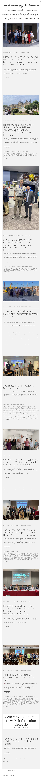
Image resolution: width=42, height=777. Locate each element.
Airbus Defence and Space (13, 268)
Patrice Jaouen (35, 155)
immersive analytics (31, 415)
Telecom (10, 704)
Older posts (12, 770)
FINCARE (37, 339)
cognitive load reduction (26, 407)
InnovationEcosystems (16, 84)
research (4, 156)
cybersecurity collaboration (27, 411)
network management (6, 558)
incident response (17, 341)
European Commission (29, 338)
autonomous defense (6, 554)
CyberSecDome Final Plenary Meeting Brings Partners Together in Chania (20, 314)
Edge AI (15, 700)
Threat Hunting (14, 704)
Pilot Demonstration (17, 342)
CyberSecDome (18, 332)
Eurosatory (5, 270)
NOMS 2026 (12, 558)
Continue (7, 77)
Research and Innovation (29, 342)
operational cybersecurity (19, 417)
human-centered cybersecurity (13, 415)
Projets (25, 80)
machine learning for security (19, 557)
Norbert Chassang (30, 270)
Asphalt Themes (12, 775)
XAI (17, 704)
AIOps (36, 698)
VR (8, 419)
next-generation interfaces (10, 417)
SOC (6, 344)
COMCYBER (7, 153)
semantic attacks (35, 558)
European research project (12, 339)
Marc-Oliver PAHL (23, 155)
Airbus (7, 268)
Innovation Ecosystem (24, 341)
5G (6, 631)
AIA (15, 406)
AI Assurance (11, 698)
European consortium (11, 414)
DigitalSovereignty (15, 83)
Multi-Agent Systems (33, 557)
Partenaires (26, 266)
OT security (9, 271)
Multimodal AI (21, 702)
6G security (7, 553)
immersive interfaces (11, 416)
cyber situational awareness (22, 336)
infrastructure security (30, 416)
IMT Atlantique (18, 155)
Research (32, 80)
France (5, 155)
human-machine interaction (23, 415)
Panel (35, 629)
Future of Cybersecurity (7, 340)
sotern (29, 418)
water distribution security (24, 559)
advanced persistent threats (14, 553)
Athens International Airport (27, 406)
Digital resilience (15, 338)
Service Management (30, 703)
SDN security (30, 558)
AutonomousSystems (13, 631)
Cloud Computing (21, 699)
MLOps (18, 702)
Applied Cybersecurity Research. (11, 334)
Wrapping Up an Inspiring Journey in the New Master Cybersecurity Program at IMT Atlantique (20, 462)
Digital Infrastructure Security (7, 338)
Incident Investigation (10, 341)
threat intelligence (28, 344)
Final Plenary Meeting (32, 339)
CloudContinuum (20, 631)
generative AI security (15, 556)
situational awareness (21, 418)
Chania (31, 334)
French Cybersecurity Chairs (10, 155)
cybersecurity (9, 83)
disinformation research (27, 413)
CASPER (22, 334)
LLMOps (12, 702)
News (23, 404)
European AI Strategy (27, 700)
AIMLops (28, 698)
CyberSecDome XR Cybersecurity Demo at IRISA (20, 387)
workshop (4, 759)
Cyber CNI (17, 151)
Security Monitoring (22, 343)
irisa (35, 341)
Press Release (21, 80)
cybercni (18, 758)
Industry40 (10, 84)
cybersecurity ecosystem (17, 337)
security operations (29, 343)
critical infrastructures (13, 153)
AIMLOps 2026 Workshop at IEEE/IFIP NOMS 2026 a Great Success (18, 677)
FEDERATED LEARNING (7, 556)
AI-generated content (10, 758)
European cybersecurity (33, 269)
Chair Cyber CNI (26, 334)
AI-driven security (29, 553)
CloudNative (25, 631)
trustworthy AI (17, 559)
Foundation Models (11, 701)
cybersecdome (5, 154)
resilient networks (24, 558)
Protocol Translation (15, 703)
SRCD (31, 418)
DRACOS (20, 338)
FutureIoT (32, 83)
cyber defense (18, 409)
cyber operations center (11, 410)
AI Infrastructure (15, 698)
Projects (30, 332)
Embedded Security (20, 700)
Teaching (9, 81)
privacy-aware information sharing (30, 417)
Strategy (35, 80)
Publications (28, 80)
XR (8, 345)
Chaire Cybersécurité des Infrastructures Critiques (19, 52)
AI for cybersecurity (23, 553)
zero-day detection (32, 559)
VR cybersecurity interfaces (13, 419)
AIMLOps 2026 (33, 698)
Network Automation (27, 702)
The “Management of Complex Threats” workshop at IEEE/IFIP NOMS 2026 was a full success (19, 532)
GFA (7, 80)
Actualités (8, 151)
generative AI (17, 701)
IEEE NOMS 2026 (22, 701)
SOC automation (5, 559)
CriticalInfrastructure (31, 631)
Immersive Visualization (30, 340)
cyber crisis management (11, 409)
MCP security (27, 557)
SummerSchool (5, 81)
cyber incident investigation (25, 409)
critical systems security (20, 335)
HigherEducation (5, 84)
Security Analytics (16, 343)
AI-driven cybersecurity (10, 406)
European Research (35, 154)
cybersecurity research (33, 337)
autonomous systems (14, 699)
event (31, 758)
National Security (29, 155)
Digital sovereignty (16, 154)
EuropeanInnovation (21, 83)
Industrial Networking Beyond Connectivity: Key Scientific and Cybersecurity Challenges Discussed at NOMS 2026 (19, 609)
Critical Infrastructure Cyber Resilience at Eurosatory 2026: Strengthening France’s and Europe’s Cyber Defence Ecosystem (19, 245)
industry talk (29, 629)
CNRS (21, 407)
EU (24, 629)
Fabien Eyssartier (25, 339)
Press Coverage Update (14, 80)
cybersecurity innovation (25, 337)
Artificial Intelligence (20, 406)
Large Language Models (7, 702)
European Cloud (33, 700)
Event (24, 151)
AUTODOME (18, 334)
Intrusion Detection (31, 341)
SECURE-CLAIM (10, 343)
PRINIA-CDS (22, 342)
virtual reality (33, 344)
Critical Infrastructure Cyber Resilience (23, 268)
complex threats (20, 554)
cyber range (10, 336)
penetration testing (18, 558)
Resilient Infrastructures (22, 703)
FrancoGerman (27, 83)
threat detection (35, 418)
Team (13, 81)
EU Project (23, 338)
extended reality (19, 339)
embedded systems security (29, 555)
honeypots (20, 556)
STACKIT (7, 704)
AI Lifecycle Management (23, 698)
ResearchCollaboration (24, 84)
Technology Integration (21, 344)
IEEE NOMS (24, 556)
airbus (8, 266)
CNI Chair (18, 407)
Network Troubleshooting (7, 703)
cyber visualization (9, 411)
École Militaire (22, 154)
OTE (24, 417)
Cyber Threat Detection (31, 336)
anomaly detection (35, 553)
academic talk (9, 629)
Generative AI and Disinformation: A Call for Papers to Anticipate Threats (20, 741)
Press (9, 80)
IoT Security (8, 557)
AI (9, 631)
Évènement (21, 151)
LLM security (13, 557)
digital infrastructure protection (12, 413)
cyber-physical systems (16, 555)
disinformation (27, 758)
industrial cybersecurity (30, 556)
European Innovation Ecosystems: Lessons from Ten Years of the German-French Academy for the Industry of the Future (20, 60)
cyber (15, 758)
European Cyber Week (28, 154)
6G (7, 631)
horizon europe (14, 340)
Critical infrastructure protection (11, 335)
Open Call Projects (10, 342)
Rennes (10, 418)
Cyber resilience (34, 153)
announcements (12, 151)
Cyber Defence (23, 153)
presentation (31, 696)
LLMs (15, 702)
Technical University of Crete (12, 344)
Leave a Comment (5, 87)
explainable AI (5, 701)
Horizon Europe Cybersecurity (21, 340)
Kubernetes (36, 701)
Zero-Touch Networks (22, 704)
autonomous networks (14, 554)
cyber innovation (29, 153)
